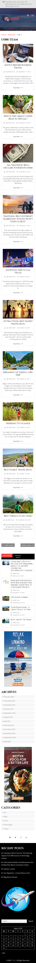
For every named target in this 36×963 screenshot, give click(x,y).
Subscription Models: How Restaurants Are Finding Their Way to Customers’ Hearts (18, 4)
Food (6, 821)
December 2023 (9, 701)
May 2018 (7, 742)
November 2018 (9, 733)
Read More (16, 88)
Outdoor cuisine (19, 597)
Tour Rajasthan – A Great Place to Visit (21, 608)
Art (5, 812)
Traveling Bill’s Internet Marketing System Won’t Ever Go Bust (18, 219)
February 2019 (9, 725)
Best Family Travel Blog (18, 469)
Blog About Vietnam (21, 619)
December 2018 (9, 729)
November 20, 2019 (19, 603)
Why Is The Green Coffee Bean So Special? (18, 117)
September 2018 (10, 737)
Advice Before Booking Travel (18, 66)
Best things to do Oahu (18, 516)
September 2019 (10, 713)
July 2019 (7, 721)
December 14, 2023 (18, 592)
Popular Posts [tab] (18, 556)
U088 (13, 960)
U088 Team (11, 72)
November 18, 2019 (19, 625)
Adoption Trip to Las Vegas (18, 271)
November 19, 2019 (19, 615)
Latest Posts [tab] (7, 555)
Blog (5, 817)
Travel (6, 829)
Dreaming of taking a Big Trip (18, 373)
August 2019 (8, 717)
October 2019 (8, 709)
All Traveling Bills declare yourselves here (18, 166)
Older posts (9, 545)
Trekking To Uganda (18, 423)
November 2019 (9, 705)
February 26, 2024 (18, 576)
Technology (8, 825)
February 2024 (9, 697)
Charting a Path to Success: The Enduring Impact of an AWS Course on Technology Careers (22, 566)
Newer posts (26, 545)
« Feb (3, 953)
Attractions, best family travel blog (18, 322)
